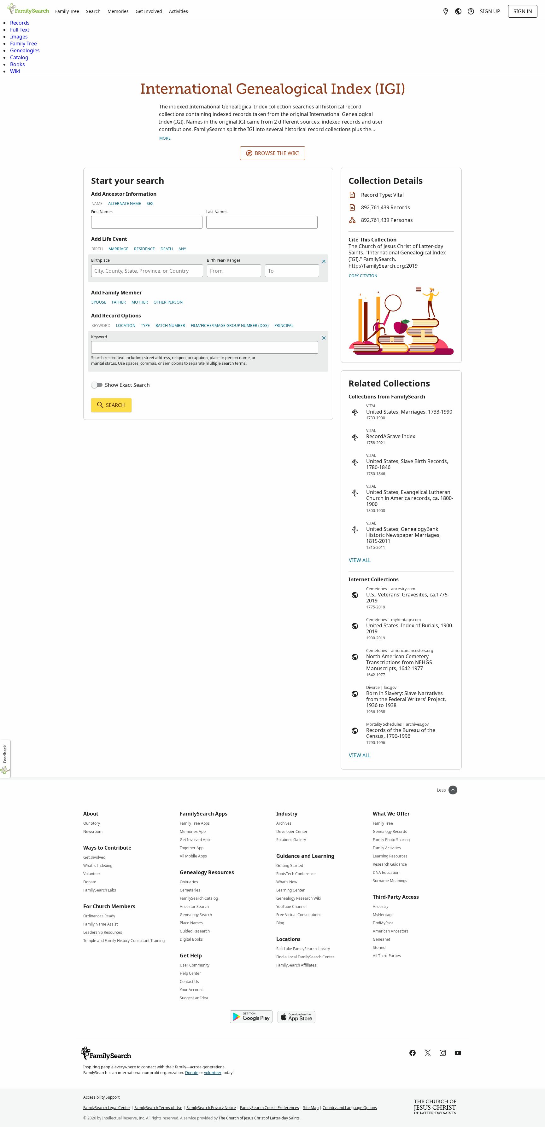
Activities (178, 11)
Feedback (5, 754)
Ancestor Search (194, 906)
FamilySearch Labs (99, 890)
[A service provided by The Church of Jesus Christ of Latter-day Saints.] (435, 1108)
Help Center (190, 973)
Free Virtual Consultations (298, 914)
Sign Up (490, 11)
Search (93, 11)
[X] (427, 1053)
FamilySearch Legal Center (106, 1107)
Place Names (191, 923)
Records (20, 22)
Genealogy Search (196, 914)
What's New (286, 882)
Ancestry (380, 906)
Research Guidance (390, 864)
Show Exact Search (127, 385)
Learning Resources (390, 856)
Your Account (191, 989)
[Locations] (445, 11)
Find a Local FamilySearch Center (305, 957)
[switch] (97, 385)
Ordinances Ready (99, 916)
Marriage (118, 249)
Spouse (98, 302)
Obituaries (189, 882)
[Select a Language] (458, 11)
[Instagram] (443, 1053)
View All (360, 560)
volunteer (212, 1072)
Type (145, 325)
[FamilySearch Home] (28, 9)
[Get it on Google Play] (251, 1017)
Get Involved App (195, 839)
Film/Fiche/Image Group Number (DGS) (230, 325)
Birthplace (100, 260)
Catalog (19, 57)
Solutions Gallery (291, 839)
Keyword (100, 325)
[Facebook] (412, 1053)
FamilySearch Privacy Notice (211, 1107)
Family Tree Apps (195, 823)
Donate (89, 882)
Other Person (168, 302)
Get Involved (149, 11)
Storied (379, 947)
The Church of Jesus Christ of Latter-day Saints (259, 1118)
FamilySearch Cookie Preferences (269, 1107)
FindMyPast (383, 923)
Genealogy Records (390, 831)
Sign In (522, 11)
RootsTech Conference (296, 873)
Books (17, 64)
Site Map (311, 1107)
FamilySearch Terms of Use (158, 1107)
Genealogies (25, 50)
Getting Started (289, 865)
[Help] (471, 11)
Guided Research (195, 931)
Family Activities (387, 848)
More (165, 138)
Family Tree (67, 11)
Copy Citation (363, 275)
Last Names (216, 211)
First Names (102, 211)
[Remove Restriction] (324, 338)
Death (167, 249)
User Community (194, 965)
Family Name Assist (100, 924)
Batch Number (170, 325)
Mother (140, 302)
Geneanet (381, 939)
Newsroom (93, 831)
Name (97, 203)
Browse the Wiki (277, 153)
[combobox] (147, 270)
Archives (283, 823)
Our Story (91, 823)
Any (182, 249)
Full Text (19, 29)
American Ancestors (390, 931)
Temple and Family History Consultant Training (124, 940)
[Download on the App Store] (296, 1017)
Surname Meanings (390, 880)
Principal (283, 325)
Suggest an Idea (194, 998)
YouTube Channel (291, 906)
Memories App (193, 831)
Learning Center (290, 890)
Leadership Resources (102, 932)
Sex (150, 203)
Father (119, 302)
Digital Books (191, 939)
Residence (144, 249)
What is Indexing (97, 865)
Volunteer (91, 873)
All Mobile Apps (193, 856)
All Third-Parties (387, 955)
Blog (280, 923)
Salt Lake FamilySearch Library (303, 948)
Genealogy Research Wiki (298, 898)
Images (19, 36)
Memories (118, 11)
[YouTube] (458, 1053)
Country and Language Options (350, 1107)
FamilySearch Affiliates (296, 965)
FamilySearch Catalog (199, 898)
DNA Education (386, 872)
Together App (191, 848)
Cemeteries (190, 890)
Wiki (15, 71)
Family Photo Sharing (391, 839)
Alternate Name (124, 203)
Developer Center (292, 831)
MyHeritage (383, 914)
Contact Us (189, 981)
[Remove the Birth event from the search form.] (324, 261)
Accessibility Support (101, 1097)
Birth (97, 249)
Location (125, 325)
